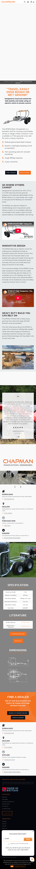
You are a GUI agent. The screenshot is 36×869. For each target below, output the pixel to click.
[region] (18, 416)
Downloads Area (9, 499)
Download (25, 622)
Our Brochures (6, 808)
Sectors (4, 823)
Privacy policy (20, 866)
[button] (11, 173)
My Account (5, 806)
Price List (4, 797)
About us (4, 828)
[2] (18, 436)
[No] (34, 864)
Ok (12, 866)
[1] (17, 436)
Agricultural (14, 81)
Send (28, 839)
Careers (4, 821)
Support (4, 826)
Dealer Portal (6, 803)
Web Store (7, 525)
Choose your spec (9, 759)
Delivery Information (8, 801)
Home (6, 81)
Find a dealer (8, 513)
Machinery (5, 799)
